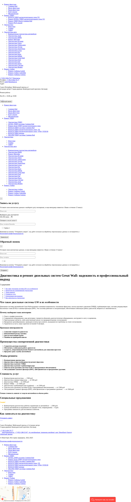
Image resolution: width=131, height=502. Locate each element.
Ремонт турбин (9, 69)
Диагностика (8, 25)
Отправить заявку (6, 418)
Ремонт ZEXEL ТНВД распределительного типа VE (26, 19)
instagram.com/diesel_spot (49, 432)
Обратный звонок (6, 101)
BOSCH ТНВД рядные (16, 133)
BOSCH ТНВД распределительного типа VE (24, 17)
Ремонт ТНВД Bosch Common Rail (20, 21)
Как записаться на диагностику (15, 298)
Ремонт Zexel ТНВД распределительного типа (24, 126)
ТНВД (10, 30)
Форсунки (11, 26)
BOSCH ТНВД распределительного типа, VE (24, 129)
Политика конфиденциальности (11, 441)
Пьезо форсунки (14, 10)
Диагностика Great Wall (16, 58)
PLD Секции (12, 12)
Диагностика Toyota (15, 47)
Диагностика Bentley (15, 67)
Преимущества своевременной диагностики (19, 290)
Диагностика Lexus (15, 50)
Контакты (16, 78)
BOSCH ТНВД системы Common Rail (21, 128)
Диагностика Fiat (14, 62)
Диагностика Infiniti (15, 56)
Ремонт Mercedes (14, 39)
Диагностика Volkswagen (17, 45)
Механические (13, 13)
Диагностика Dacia (14, 63)
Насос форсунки (14, 8)
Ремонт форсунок (10, 4)
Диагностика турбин (15, 189)
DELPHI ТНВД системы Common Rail (21, 135)
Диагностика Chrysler (15, 65)
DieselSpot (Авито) (65, 432)
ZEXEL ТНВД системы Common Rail (21, 124)
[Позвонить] (1, 99)
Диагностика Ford (14, 60)
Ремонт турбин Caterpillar (17, 73)
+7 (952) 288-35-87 (21, 432)
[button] (103, 499)
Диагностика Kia (14, 52)
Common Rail (12, 6)
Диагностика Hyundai (15, 41)
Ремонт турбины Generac (17, 75)
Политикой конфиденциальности (11, 233)
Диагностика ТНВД (15, 122)
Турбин (10, 28)
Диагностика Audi (14, 36)
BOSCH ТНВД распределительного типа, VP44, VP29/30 (28, 131)
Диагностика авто (10, 32)
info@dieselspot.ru (11, 82)
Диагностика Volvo (15, 43)
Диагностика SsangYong (16, 49)
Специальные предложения (14, 296)
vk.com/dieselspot (34, 432)
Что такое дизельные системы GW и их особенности (22, 288)
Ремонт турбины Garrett (16, 71)
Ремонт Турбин (9, 478)
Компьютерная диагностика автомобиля (22, 34)
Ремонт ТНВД (9, 15)
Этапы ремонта (10, 292)
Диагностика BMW (15, 38)
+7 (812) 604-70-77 (6, 78)
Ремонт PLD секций (15, 23)
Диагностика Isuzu (14, 54)
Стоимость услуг (11, 294)
